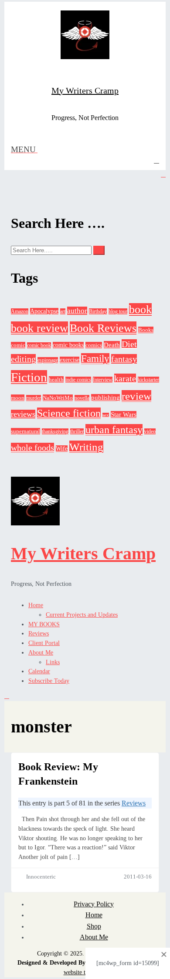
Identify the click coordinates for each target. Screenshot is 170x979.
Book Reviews (103, 327)
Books (145, 330)
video (150, 431)
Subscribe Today (48, 681)
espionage (47, 360)
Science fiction (69, 413)
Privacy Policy (94, 904)
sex (105, 415)
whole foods (32, 447)
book (140, 309)
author (77, 311)
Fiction (29, 377)
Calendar (39, 671)
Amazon (19, 311)
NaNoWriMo (58, 397)
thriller (77, 431)
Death (112, 344)
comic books (68, 345)
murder (33, 398)
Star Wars (123, 414)
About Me (40, 652)
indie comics (78, 380)
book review (39, 327)
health (56, 379)
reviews (23, 414)
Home (35, 605)
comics (93, 345)
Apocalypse (44, 311)
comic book (39, 345)
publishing (105, 397)
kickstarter (148, 380)
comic (18, 345)
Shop (94, 926)
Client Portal (44, 643)
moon (17, 397)
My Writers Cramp (85, 90)
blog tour (118, 311)
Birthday (98, 311)
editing (23, 359)
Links (53, 662)
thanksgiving (55, 431)
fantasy (124, 359)
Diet (129, 344)
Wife (62, 448)
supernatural (25, 431)
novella (82, 398)
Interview (102, 380)
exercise (69, 360)
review (136, 396)
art (62, 311)
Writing (86, 447)
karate (125, 378)
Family (95, 358)
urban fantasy (114, 429)
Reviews (38, 633)
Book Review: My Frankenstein (58, 774)
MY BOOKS (44, 624)
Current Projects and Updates (82, 614)
